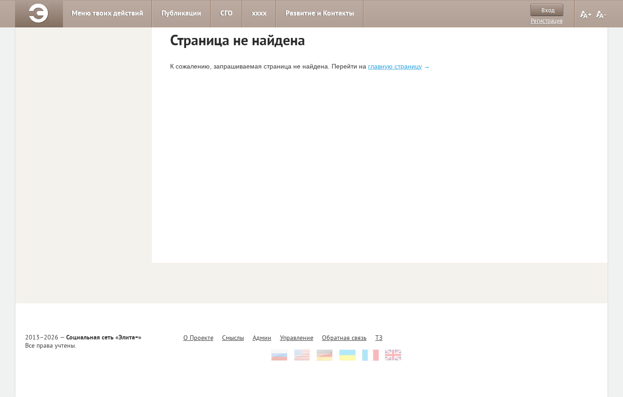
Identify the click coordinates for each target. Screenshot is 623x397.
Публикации (181, 13)
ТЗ (379, 338)
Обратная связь (344, 338)
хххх (259, 13)
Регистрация (546, 21)
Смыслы (233, 338)
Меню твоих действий (107, 13)
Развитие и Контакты (320, 13)
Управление (296, 338)
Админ (262, 338)
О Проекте (198, 338)
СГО (226, 13)
